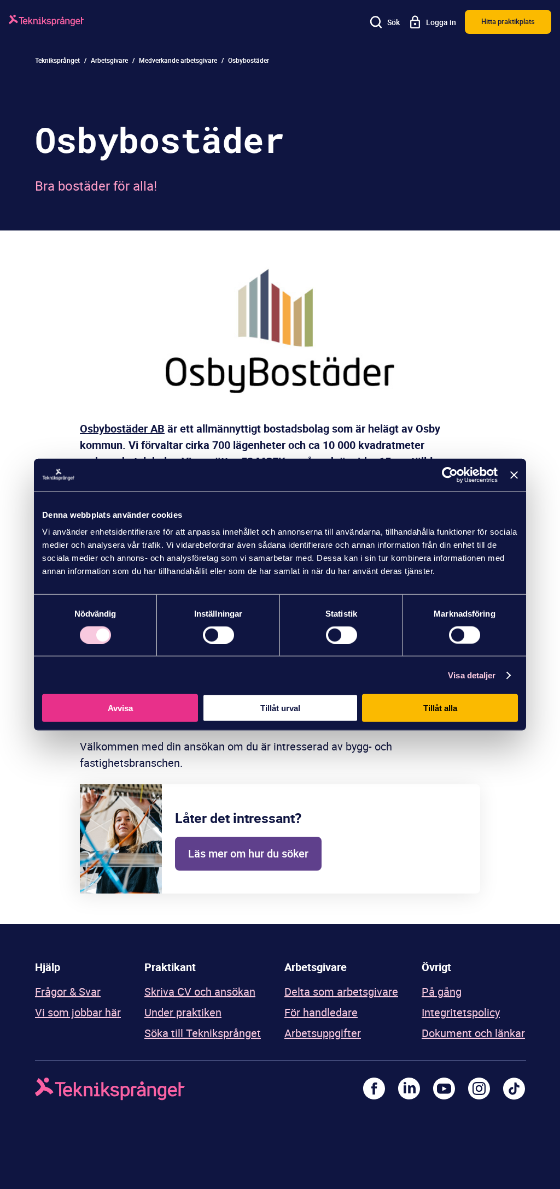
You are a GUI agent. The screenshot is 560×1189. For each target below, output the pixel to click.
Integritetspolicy (461, 1012)
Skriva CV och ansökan (199, 991)
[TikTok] (514, 1088)
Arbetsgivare (109, 60)
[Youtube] (444, 1088)
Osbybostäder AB (122, 428)
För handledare (321, 1012)
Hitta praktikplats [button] (508, 21)
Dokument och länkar (473, 1033)
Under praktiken (182, 1012)
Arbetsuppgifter (322, 1033)
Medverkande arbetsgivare (178, 60)
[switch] (218, 634)
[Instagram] (479, 1088)
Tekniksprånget (57, 60)
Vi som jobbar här (78, 1012)
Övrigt (436, 967)
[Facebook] (374, 1088)
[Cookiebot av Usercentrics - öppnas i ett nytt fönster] (450, 474)
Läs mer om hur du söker (248, 853)
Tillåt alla (440, 708)
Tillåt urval (280, 708)
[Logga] (46, 22)
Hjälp (47, 967)
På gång (442, 991)
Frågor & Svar (68, 991)
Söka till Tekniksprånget (202, 1033)
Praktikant (170, 967)
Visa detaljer (471, 674)
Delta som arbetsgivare (341, 991)
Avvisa (120, 708)
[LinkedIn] (409, 1088)
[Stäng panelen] (514, 474)
